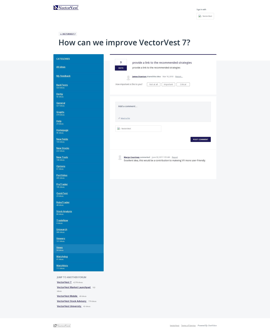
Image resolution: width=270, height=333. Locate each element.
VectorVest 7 (64, 282)
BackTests (62, 84)
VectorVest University (69, 306)
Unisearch (61, 229)
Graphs (60, 112)
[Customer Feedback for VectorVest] (66, 7)
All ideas (60, 66)
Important (169, 84)
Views (59, 247)
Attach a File (125, 118)
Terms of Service (188, 325)
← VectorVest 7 (67, 34)
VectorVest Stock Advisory (72, 301)
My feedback (63, 75)
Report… (179, 76)
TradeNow (62, 220)
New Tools (62, 157)
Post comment (200, 139)
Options (60, 166)
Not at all (154, 84)
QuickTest (62, 193)
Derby (59, 94)
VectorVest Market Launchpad (74, 287)
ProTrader (62, 184)
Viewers (60, 238)
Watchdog (62, 256)
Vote (120, 68)
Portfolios (61, 175)
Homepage (62, 130)
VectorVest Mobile (67, 296)
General (60, 103)
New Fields (62, 139)
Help (58, 121)
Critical (185, 84)
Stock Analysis (64, 211)
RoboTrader (63, 202)
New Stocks (62, 148)
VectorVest (174, 325)
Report (175, 157)
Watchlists (62, 265)
